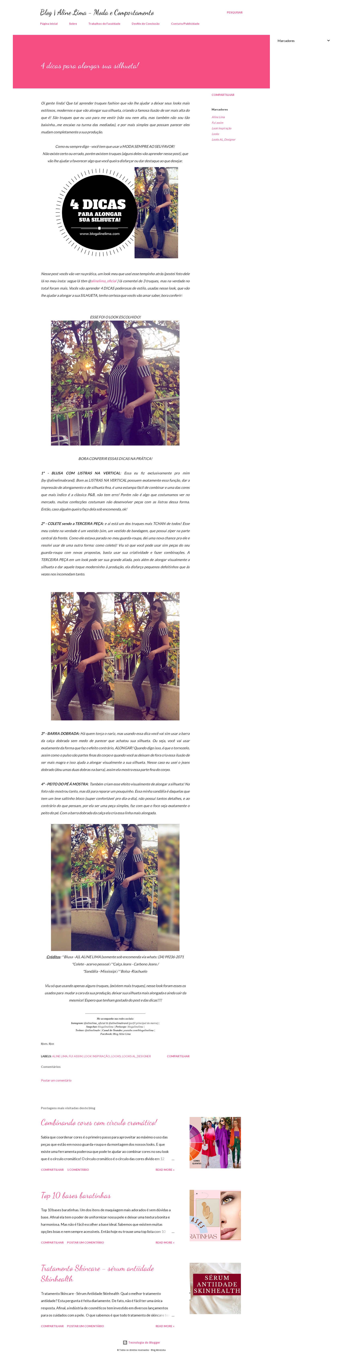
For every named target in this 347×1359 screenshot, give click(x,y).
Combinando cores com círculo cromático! (99, 1122)
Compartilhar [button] (223, 94)
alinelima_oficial (103, 281)
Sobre (73, 23)
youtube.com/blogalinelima (138, 1030)
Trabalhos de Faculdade (104, 23)
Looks (215, 134)
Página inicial (49, 23)
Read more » (165, 1169)
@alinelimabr (92, 1030)
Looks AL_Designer (223, 139)
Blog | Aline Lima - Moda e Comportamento (97, 12)
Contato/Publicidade (185, 23)
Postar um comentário (56, 1080)
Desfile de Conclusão (146, 23)
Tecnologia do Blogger (144, 1342)
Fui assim (217, 122)
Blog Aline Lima (122, 1033)
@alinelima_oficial (94, 1023)
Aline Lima (218, 117)
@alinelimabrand (118, 1023)
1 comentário (78, 1169)
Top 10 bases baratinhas (76, 1195)
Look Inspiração (221, 128)
